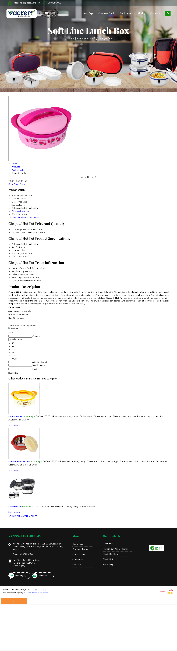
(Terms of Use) (40, 590)
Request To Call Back (18, 217)
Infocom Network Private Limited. (36, 593)
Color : (22, 465)
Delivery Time (18, 274)
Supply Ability (18, 271)
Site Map (76, 565)
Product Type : (130, 416)
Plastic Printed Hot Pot (19, 461)
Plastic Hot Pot (110, 559)
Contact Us (156, 13)
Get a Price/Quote (16, 184)
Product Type (18, 253)
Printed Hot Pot (15, 416)
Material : (92, 416)
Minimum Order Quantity (23, 232)
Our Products (126, 13)
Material (15, 250)
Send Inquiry (34, 217)
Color (14, 244)
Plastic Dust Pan (110, 554)
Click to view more (20, 211)
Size (13, 247)
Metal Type (17, 256)
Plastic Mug (108, 564)
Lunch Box (108, 544)
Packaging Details (20, 277)
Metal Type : (109, 416)
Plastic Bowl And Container (115, 549)
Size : (149, 416)
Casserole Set (15, 506)
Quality (141, 13)
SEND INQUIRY (15, 516)
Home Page (87, 13)
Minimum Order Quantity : (69, 416)
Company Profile (106, 13)
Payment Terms (19, 268)
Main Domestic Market (22, 281)
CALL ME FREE (30, 516)
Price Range (17, 229)
